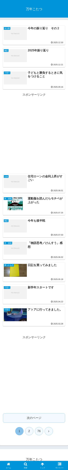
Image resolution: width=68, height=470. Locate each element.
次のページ (34, 417)
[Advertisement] (34, 131)
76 (39, 431)
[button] (61, 440)
